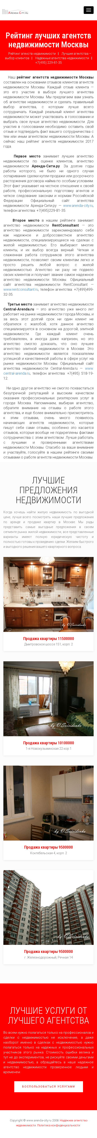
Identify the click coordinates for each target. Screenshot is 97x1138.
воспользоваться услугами (48, 1086)
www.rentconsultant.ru (20, 289)
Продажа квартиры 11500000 (48, 638)
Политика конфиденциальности (58, 1125)
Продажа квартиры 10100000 (48, 742)
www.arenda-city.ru (78, 205)
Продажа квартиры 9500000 (48, 847)
